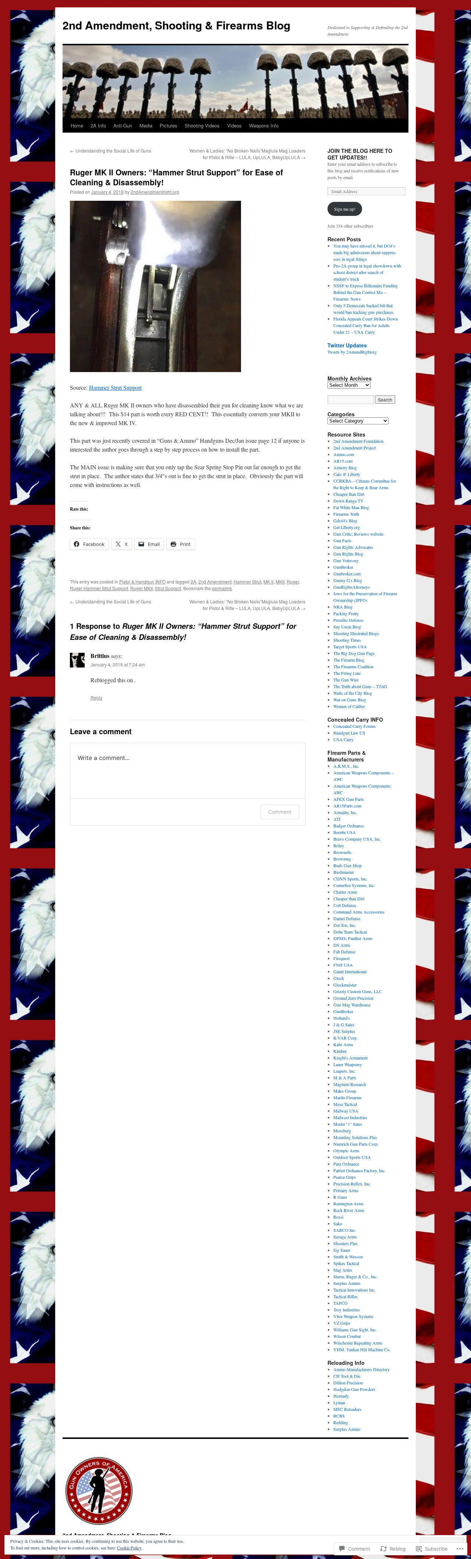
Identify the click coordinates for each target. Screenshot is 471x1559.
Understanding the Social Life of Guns (110, 150)
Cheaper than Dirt (348, 494)
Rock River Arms (348, 1210)
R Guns (340, 1197)
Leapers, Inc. (344, 1071)
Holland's (341, 1018)
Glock (338, 978)
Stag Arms (342, 1270)
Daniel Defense (346, 918)
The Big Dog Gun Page (354, 653)
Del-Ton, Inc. (344, 925)
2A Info (98, 125)
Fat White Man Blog (351, 507)
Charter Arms (345, 892)
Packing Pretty (346, 613)
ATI (336, 819)
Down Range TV (348, 501)
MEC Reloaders (347, 1409)
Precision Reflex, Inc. (352, 1184)
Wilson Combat (347, 1336)
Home (77, 125)
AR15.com (343, 461)
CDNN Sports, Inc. (350, 879)
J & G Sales (343, 1024)
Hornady (341, 1396)
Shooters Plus (345, 1243)
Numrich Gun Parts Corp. (356, 1144)
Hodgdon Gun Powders (354, 1389)
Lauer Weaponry (347, 1064)
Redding (340, 1422)
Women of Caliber (349, 706)
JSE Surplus (344, 1031)
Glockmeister (345, 985)
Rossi (338, 1217)
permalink (222, 588)
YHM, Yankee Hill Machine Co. (361, 1349)
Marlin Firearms (347, 1097)
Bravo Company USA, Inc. (357, 839)
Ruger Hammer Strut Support (99, 588)
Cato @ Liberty (346, 474)
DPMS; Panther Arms (352, 938)
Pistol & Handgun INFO (142, 581)
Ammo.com (343, 454)
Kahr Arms (343, 1044)
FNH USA (343, 965)
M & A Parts (344, 1077)
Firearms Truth (346, 514)
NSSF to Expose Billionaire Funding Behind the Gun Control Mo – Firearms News (365, 292)
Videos (234, 125)
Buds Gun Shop (347, 865)
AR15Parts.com (347, 806)
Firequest (341, 958)
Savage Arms (345, 1237)
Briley (338, 845)
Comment (279, 812)
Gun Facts (342, 540)
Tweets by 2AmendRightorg (352, 352)
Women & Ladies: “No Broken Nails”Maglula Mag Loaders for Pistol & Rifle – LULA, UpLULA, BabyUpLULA (247, 153)
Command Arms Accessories (359, 912)
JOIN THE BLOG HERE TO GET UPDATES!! (359, 154)
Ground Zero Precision (353, 998)
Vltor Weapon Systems (353, 1316)
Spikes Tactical (346, 1263)
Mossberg (342, 1131)
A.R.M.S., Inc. (346, 766)
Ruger (293, 581)
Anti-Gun (122, 125)
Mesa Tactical (345, 1104)
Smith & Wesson (348, 1257)
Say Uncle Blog (347, 627)
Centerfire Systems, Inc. (354, 885)
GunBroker (343, 567)
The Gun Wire (345, 680)
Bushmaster (343, 872)
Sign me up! (344, 209)
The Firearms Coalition (353, 666)
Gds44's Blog (345, 520)
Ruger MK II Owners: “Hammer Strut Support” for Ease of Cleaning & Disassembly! (176, 177)
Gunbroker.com (347, 574)
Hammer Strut (247, 581)
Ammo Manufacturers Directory (361, 1369)
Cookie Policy (129, 1548)
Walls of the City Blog (352, 693)
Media (145, 125)
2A (193, 581)
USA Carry (343, 739)
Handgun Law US (349, 733)
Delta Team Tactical (350, 932)
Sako (337, 1223)
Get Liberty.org (346, 527)
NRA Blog (343, 607)
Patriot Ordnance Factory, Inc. (359, 1170)
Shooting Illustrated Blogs (356, 633)
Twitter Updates (347, 345)
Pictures (168, 125)
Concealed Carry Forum (354, 726)
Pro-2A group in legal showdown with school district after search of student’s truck (367, 272)
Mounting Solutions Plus (355, 1137)
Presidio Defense (348, 620)
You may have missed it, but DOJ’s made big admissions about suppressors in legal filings (365, 252)
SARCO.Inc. (344, 1230)
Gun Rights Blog (348, 554)
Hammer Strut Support (115, 387)
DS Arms (341, 945)
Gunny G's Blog (347, 580)
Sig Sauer (341, 1250)
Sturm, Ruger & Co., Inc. (355, 1276)
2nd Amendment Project (354, 448)
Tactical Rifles (345, 1296)
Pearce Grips (344, 1177)
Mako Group (344, 1091)
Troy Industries (346, 1310)
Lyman (339, 1402)
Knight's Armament (350, 1058)
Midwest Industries (350, 1117)
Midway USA (345, 1111)
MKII (280, 581)
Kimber (340, 1051)
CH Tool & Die (346, 1376)
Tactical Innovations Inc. (354, 1290)
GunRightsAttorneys (351, 587)
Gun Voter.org (345, 560)
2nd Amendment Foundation (358, 441)
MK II (268, 581)
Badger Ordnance (348, 825)
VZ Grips (341, 1323)
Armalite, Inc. (345, 812)
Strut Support (168, 588)
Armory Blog (345, 467)
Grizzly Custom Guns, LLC (357, 991)
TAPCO (340, 1303)
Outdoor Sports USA (352, 1157)
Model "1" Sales (347, 1124)
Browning (342, 859)
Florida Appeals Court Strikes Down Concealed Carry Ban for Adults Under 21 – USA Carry (365, 325)
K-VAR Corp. (345, 1038)
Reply (96, 697)
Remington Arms (348, 1203)
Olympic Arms (346, 1150)
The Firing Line (347, 673)
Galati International (349, 971)
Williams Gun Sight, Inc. (355, 1329)
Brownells (342, 852)
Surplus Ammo (346, 1283)
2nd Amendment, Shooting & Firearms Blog (176, 25)
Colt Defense (344, 905)
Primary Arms (345, 1190)
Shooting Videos (202, 125)
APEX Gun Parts (348, 799)
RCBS (339, 1416)
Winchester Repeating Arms (357, 1343)
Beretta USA (344, 832)
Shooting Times (347, 640)
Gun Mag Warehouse (352, 1005)
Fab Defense (344, 951)
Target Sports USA (350, 646)
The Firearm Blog (348, 660)
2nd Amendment (214, 581)
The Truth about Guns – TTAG (360, 686)
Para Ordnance (346, 1164)
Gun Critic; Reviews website (358, 534)
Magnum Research (349, 1084)
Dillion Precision (348, 1382)
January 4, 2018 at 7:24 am (118, 664)
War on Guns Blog (349, 700)
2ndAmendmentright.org (155, 192)
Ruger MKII (141, 588)
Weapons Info (264, 125)
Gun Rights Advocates (353, 547)
